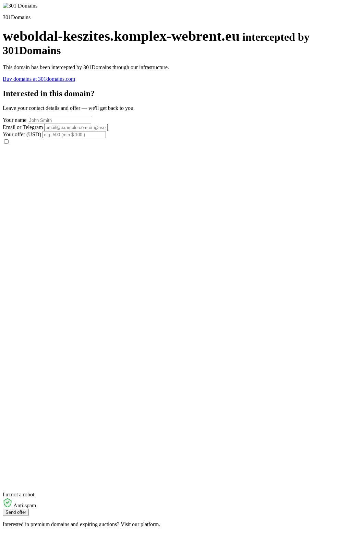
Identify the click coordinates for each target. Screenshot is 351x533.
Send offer (15, 512)
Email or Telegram (23, 127)
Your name (14, 120)
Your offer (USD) (22, 134)
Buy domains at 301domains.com (39, 79)
